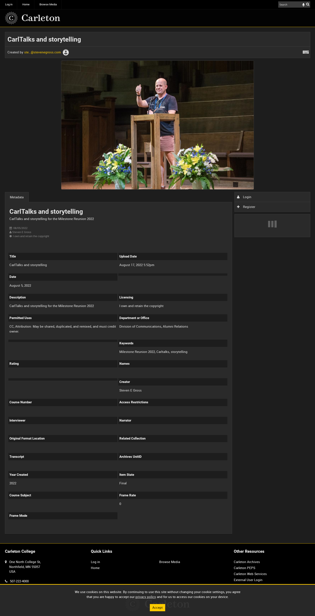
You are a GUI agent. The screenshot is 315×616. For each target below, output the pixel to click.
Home (26, 4)
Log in (8, 4)
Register (248, 207)
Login (246, 197)
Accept (157, 607)
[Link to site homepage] (32, 18)
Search (307, 4)
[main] (157, 285)
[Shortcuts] (306, 51)
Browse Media (48, 4)
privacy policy (145, 597)
